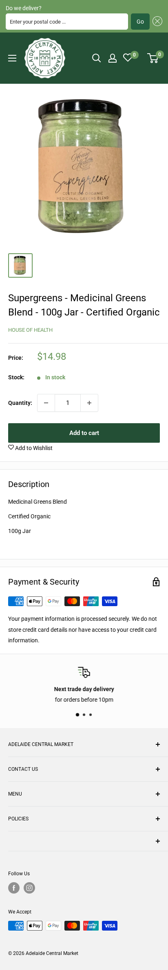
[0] (153, 58)
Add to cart (84, 433)
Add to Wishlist (33, 448)
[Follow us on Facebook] (14, 888)
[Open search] (96, 58)
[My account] (112, 58)
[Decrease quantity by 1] (46, 402)
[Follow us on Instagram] (29, 888)
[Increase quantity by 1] (89, 402)
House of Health (30, 330)
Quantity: (20, 403)
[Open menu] (12, 58)
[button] (156, 21)
